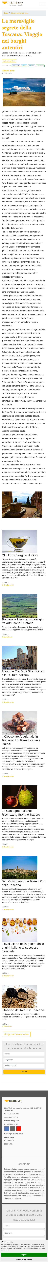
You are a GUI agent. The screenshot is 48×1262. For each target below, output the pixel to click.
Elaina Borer (9, 71)
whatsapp (40, 66)
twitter (24, 66)
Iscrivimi (24, 1071)
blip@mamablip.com (11, 1121)
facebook (16, 66)
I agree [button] (24, 1255)
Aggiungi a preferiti (9, 61)
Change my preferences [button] (24, 1259)
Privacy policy (9, 1137)
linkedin (31, 66)
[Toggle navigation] (43, 4)
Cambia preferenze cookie (13, 1134)
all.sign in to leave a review (16, 1034)
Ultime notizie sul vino (19, 13)
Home (5, 13)
